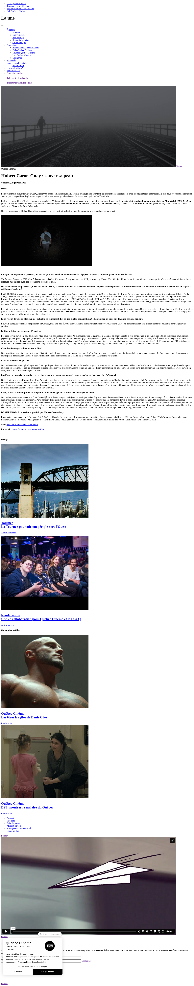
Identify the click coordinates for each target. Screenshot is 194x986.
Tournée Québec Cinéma (18, 6)
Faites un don (13, 831)
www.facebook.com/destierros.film (28, 429)
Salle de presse (13, 823)
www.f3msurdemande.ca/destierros (22, 424)
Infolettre (11, 821)
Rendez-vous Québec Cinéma (20, 8)
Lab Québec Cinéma (16, 11)
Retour (179, 166)
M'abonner (86, 961)
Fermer (4, 836)
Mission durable (14, 826)
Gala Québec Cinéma (16, 3)
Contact (10, 818)
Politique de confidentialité (19, 828)
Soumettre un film (15, 73)
